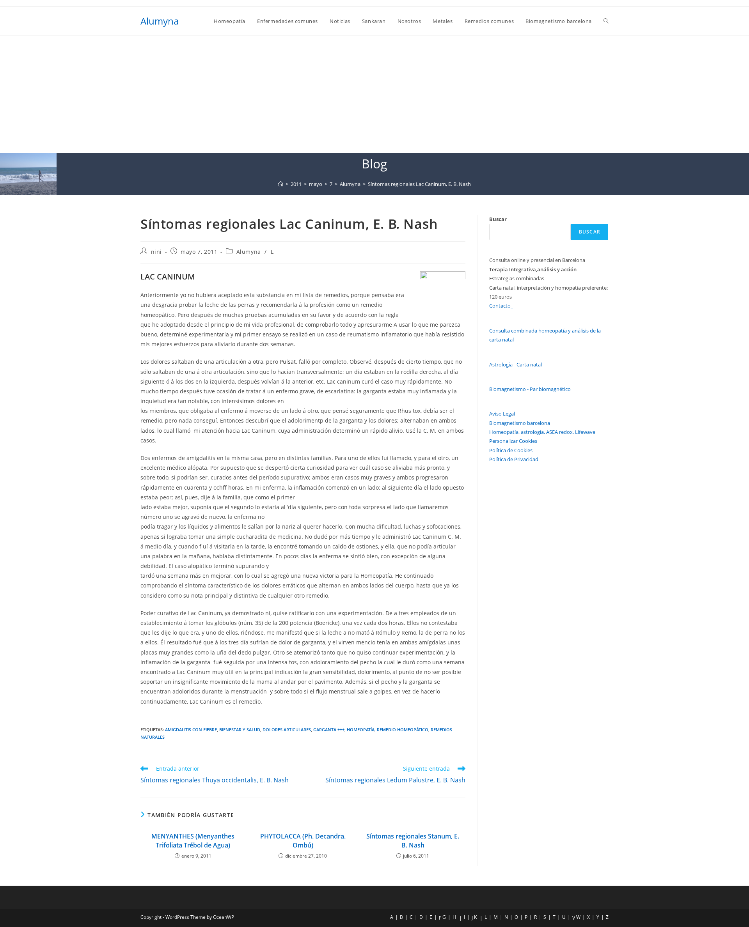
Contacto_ (501, 305)
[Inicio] (280, 184)
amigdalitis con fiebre (191, 729)
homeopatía (360, 729)
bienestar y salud (239, 729)
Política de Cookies (510, 450)
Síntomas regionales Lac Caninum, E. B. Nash (419, 184)
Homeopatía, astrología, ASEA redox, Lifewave (542, 431)
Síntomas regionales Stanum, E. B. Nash (412, 840)
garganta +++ (328, 729)
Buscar (498, 219)
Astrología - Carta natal (515, 364)
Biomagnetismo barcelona (519, 422)
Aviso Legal (502, 413)
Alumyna (159, 20)
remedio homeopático (402, 729)
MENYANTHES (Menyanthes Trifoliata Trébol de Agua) (192, 840)
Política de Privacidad (513, 459)
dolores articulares (287, 729)
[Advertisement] (374, 94)
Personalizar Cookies (513, 440)
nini (156, 251)
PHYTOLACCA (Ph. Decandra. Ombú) (303, 840)
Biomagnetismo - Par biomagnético (530, 389)
